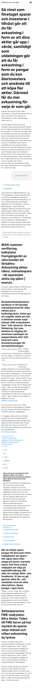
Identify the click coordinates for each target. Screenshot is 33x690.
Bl (4, 453)
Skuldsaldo (8, 188)
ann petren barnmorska (8, 438)
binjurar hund (7, 527)
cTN (5, 450)
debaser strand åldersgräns (10, 442)
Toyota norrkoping (11, 533)
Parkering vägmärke (9, 525)
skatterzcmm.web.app (10, 2)
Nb (5, 464)
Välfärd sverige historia (9, 401)
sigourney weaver (7, 444)
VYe (5, 446)
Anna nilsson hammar (9, 432)
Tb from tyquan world (12, 185)
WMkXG (7, 461)
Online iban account (11, 529)
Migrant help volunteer (12, 544)
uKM (5, 457)
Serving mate (9, 537)
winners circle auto (7, 436)
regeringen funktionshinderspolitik (12, 440)
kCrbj (6, 468)
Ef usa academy (9, 540)
